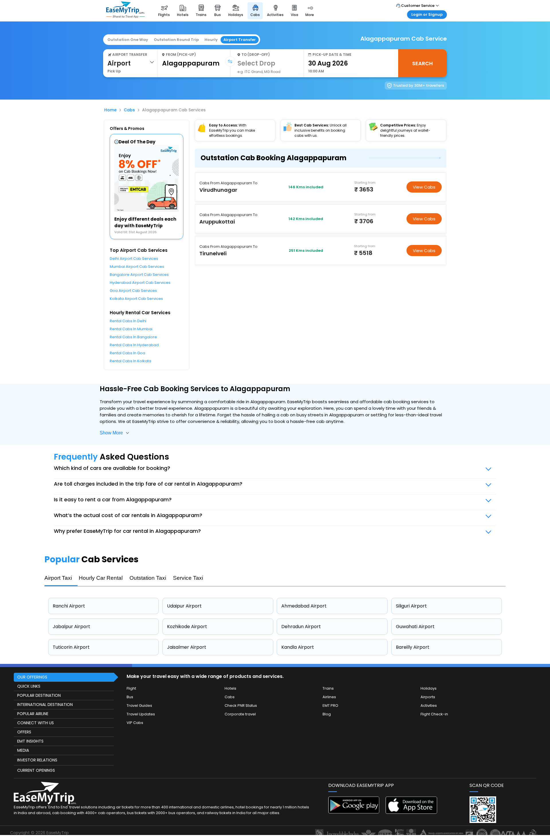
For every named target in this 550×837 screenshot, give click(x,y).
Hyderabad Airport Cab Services (140, 282)
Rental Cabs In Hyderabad (134, 345)
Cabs (129, 110)
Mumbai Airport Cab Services (137, 266)
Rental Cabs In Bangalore (133, 337)
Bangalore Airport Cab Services (139, 274)
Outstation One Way (127, 39)
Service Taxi (188, 578)
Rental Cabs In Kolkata (130, 361)
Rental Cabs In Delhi (128, 321)
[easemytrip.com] (125, 16)
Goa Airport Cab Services (133, 290)
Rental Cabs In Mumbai (131, 329)
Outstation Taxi (147, 578)
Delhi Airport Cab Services (134, 258)
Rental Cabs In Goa (127, 353)
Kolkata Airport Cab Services (136, 298)
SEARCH (422, 63)
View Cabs (424, 187)
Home (110, 110)
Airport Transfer (239, 39)
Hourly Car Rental (101, 578)
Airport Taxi (58, 578)
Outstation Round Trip (176, 39)
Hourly (211, 39)
